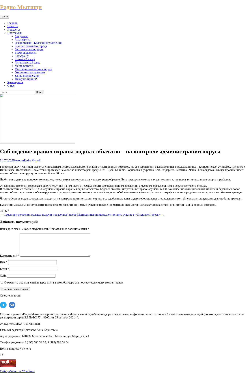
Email (4, 268)
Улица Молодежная (27, 75)
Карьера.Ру (22, 55)
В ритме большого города (31, 46)
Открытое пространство (30, 72)
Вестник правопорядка (29, 49)
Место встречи (24, 65)
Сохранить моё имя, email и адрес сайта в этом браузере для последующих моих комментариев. (64, 282)
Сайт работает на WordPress (17, 371)
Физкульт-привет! (26, 79)
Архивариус (22, 39)
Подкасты (13, 29)
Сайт (3, 275)
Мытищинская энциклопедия (33, 69)
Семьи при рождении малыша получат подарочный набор (38, 214)
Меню (4, 16)
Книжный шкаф (25, 59)
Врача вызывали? (25, 52)
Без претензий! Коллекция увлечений (38, 42)
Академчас (21, 36)
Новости (12, 26)
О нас (10, 85)
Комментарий (9, 255)
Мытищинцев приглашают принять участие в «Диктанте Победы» (120, 214)
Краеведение (15, 82)
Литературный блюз (27, 62)
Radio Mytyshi (32, 160)
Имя (4, 262)
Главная (12, 23)
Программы (14, 32)
